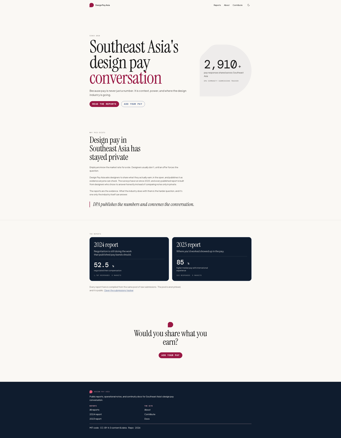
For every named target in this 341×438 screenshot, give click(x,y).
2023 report (96, 418)
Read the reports (104, 104)
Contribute (237, 5)
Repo (131, 427)
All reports (94, 409)
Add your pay (133, 104)
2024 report (96, 414)
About (227, 5)
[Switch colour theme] (248, 5)
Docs (147, 418)
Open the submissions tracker (118, 290)
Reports (217, 5)
